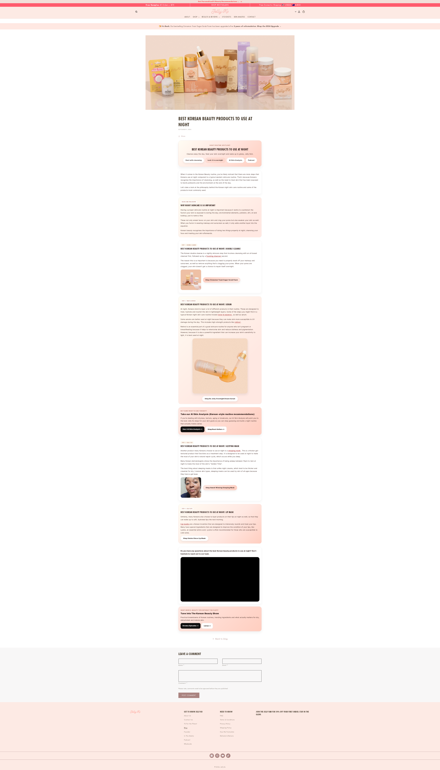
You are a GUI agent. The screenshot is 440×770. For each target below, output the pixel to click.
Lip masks (185, 524)
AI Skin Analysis (235, 160)
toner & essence (225, 315)
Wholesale (188, 744)
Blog (185, 728)
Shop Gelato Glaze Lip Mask (194, 538)
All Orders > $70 (160, 5)
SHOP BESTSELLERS (220, 5)
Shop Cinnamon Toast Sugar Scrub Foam (221, 280)
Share (183, 136)
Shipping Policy (225, 728)
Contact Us (188, 720)
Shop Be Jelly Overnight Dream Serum (220, 399)
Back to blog (221, 639)
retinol (238, 322)
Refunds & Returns (227, 736)
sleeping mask (234, 451)
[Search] (136, 12)
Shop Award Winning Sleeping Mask (220, 488)
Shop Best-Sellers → (216, 429)
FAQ (221, 716)
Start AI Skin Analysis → (192, 429)
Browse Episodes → (190, 626)
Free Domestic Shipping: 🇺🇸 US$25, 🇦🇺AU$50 (280, 5)
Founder (187, 732)
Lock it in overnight (215, 160)
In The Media (189, 736)
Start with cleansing (194, 160)
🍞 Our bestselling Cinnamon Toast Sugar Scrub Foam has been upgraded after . (220, 26)
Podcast (251, 160)
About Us (187, 716)
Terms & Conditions (227, 720)
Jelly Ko (223, 767)
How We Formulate (227, 732)
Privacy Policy (225, 724)
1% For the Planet (190, 724)
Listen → (207, 626)
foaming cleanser (214, 256)
